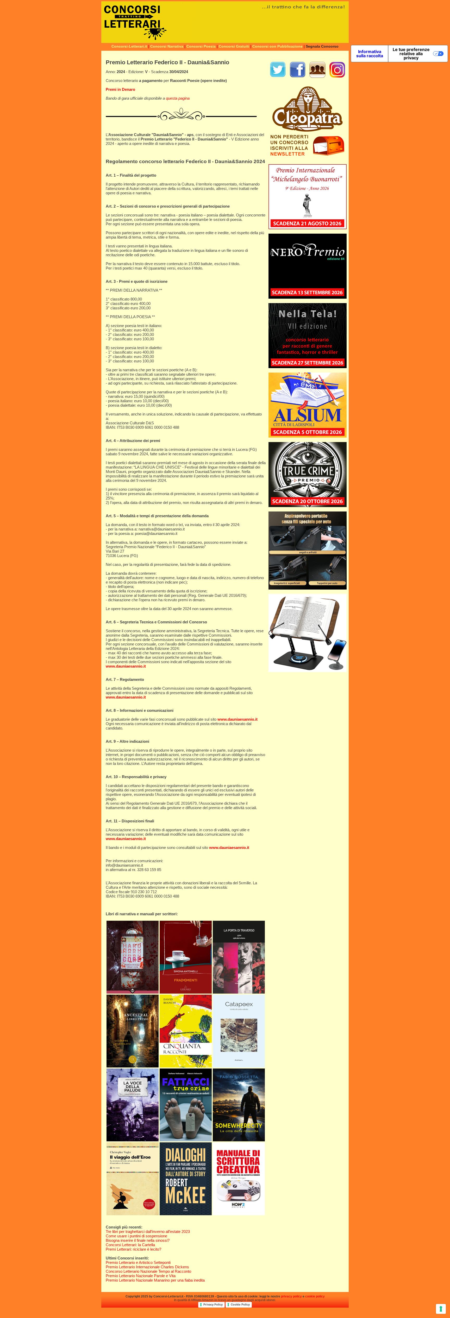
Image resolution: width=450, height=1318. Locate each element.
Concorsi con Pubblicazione (277, 46)
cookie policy (315, 1296)
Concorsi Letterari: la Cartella (130, 1245)
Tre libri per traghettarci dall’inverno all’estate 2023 (148, 1231)
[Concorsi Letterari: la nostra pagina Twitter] (278, 76)
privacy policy (291, 1296)
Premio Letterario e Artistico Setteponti (138, 1262)
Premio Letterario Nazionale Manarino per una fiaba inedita (155, 1280)
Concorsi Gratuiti (234, 46)
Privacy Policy (213, 1304)
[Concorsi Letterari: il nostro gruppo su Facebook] (317, 76)
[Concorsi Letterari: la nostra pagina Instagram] (337, 76)
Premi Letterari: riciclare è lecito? (133, 1249)
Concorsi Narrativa (166, 46)
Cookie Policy (240, 1304)
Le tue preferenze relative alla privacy (411, 53)
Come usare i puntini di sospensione (136, 1236)
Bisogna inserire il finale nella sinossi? (138, 1240)
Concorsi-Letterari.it (129, 46)
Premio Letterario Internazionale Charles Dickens (147, 1267)
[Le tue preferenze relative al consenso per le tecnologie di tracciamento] (441, 1309)
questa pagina (178, 98)
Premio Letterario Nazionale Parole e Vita (141, 1276)
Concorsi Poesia (201, 46)
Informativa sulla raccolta (369, 53)
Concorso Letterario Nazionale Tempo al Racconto (148, 1271)
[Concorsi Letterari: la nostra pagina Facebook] (297, 76)
